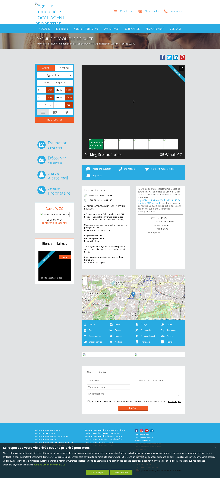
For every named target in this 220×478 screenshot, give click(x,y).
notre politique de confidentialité (49, 464)
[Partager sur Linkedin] (175, 57)
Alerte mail (58, 176)
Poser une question (101, 169)
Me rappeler (130, 169)
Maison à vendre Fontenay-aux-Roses (102, 433)
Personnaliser (121, 472)
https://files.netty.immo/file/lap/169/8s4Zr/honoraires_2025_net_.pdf (159, 201)
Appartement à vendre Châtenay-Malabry (104, 436)
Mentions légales (143, 441)
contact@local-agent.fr (54, 222)
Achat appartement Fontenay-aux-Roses (54, 442)
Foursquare (170, 319)
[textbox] (55, 83)
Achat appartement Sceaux (47, 430)
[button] (46, 68)
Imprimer (97, 175)
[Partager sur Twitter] (169, 57)
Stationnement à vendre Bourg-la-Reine (103, 439)
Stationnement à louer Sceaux (99, 442)
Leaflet (147, 319)
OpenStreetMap (159, 319)
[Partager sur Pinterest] (182, 57)
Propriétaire (59, 191)
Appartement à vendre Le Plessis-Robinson (105, 430)
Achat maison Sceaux (45, 433)
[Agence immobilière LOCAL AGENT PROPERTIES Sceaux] (50, 30)
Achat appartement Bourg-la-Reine (51, 436)
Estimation (57, 144)
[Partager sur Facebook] (162, 57)
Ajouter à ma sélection (162, 169)
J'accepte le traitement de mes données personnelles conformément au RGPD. (129, 401)
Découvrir (57, 159)
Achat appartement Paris (46, 439)
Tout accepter (97, 472)
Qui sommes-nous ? (144, 438)
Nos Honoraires (142, 435)
